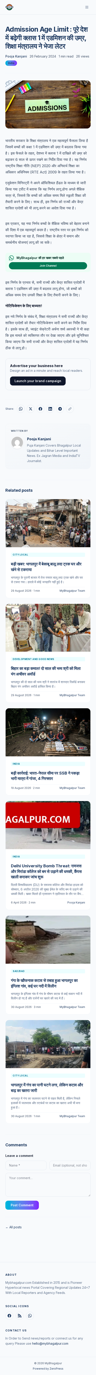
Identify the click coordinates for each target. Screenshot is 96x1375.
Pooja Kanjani (16, 56)
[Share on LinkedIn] (50, 409)
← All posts (13, 1227)
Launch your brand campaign (38, 381)
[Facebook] (9, 1316)
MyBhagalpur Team (72, 590)
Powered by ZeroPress (48, 1368)
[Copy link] (70, 409)
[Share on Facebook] (40, 409)
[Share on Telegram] (60, 409)
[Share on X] (31, 409)
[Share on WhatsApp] (21, 409)
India (11, 63)
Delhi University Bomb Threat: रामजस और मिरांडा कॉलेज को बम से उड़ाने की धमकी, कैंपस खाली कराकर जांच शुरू (46, 871)
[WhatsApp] (30, 1316)
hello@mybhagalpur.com (50, 1343)
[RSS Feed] (20, 1316)
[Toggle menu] (87, 7)
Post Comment (22, 1205)
